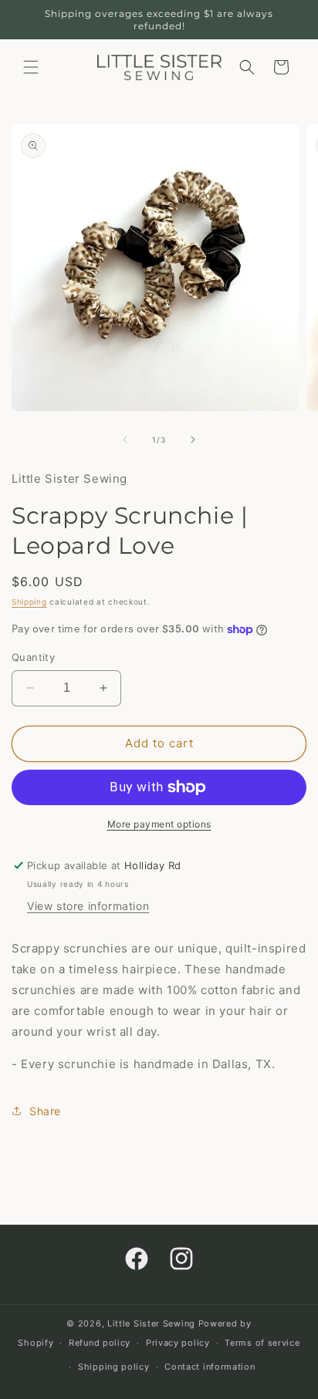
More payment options (159, 824)
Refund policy (99, 1342)
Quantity (33, 657)
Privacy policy (178, 1342)
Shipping (29, 601)
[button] (31, 67)
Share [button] (45, 1111)
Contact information (209, 1366)
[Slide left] (125, 440)
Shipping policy (114, 1366)
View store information (88, 905)
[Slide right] (193, 440)
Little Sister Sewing (151, 1323)
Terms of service (262, 1342)
